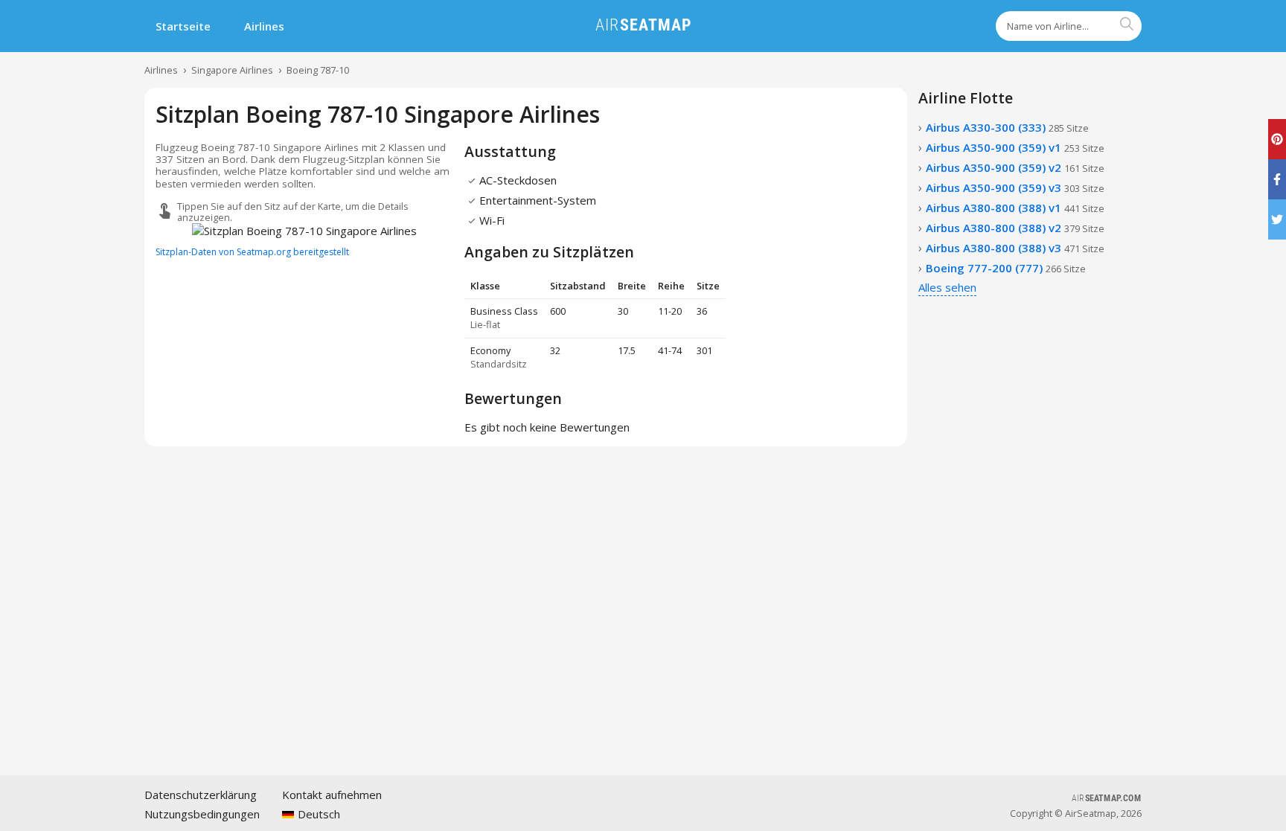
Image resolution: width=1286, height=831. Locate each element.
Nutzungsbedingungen (202, 813)
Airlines (264, 26)
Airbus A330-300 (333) (1007, 127)
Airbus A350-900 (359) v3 (1015, 187)
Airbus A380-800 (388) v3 (1015, 247)
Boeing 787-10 (318, 70)
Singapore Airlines (232, 70)
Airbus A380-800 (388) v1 (1015, 207)
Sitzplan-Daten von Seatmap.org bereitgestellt (252, 252)
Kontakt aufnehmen (332, 794)
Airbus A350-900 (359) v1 (1015, 147)
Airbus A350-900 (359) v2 (1015, 167)
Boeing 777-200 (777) (1006, 267)
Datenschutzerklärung (200, 794)
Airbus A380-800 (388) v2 (1015, 227)
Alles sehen (947, 287)
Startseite (183, 26)
